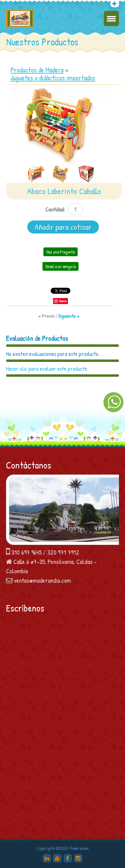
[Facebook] (68, 858)
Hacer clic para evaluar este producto (46, 369)
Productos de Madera (37, 70)
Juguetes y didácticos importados (53, 78)
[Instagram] (78, 858)
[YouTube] (57, 858)
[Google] (47, 858)
